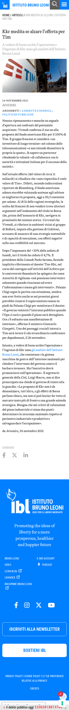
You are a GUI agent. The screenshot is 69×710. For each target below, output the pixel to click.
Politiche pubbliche (18, 114)
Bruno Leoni (12, 558)
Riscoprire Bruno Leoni (18, 584)
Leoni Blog (11, 571)
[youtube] (51, 605)
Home (6, 15)
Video (8, 565)
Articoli (17, 15)
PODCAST (47, 565)
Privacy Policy (14, 676)
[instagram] (27, 605)
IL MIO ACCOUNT (46, 558)
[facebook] (16, 605)
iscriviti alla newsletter (34, 629)
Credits (34, 689)
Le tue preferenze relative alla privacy (43, 678)
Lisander (10, 578)
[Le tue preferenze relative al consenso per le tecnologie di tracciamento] (62, 703)
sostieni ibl (34, 650)
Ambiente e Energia (37, 110)
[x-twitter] (39, 605)
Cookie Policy (33, 676)
